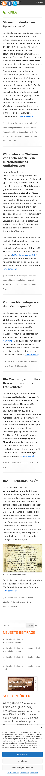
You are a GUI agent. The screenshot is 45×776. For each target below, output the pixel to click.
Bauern (26, 703)
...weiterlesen (25, 116)
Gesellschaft (32, 123)
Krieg (11, 136)
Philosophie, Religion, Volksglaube (21, 280)
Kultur (5, 280)
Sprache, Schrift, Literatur (13, 284)
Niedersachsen (30, 128)
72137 (37, 625)
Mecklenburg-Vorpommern (13, 128)
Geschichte (22, 123)
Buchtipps (23, 276)
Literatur (34, 284)
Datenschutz (24, 773)
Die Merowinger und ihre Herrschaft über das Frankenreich (21, 383)
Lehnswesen (18, 136)
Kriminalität (23, 718)
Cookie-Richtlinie (13, 773)
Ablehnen (22, 761)
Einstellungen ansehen (22, 768)
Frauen (8, 711)
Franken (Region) (17, 707)
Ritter (5, 289)
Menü (41, 2)
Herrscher (34, 362)
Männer (29, 602)
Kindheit (15, 714)
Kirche (5, 136)
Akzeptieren (22, 754)
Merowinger (8, 341)
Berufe (34, 704)
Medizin (34, 722)
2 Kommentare (11, 141)
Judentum (35, 711)
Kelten (6, 715)
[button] (41, 727)
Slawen (27, 136)
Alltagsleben (12, 703)
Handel (16, 711)
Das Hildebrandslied (18, 480)
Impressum (34, 773)
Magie (28, 722)
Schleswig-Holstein (26, 132)
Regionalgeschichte (10, 132)
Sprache (34, 136)
